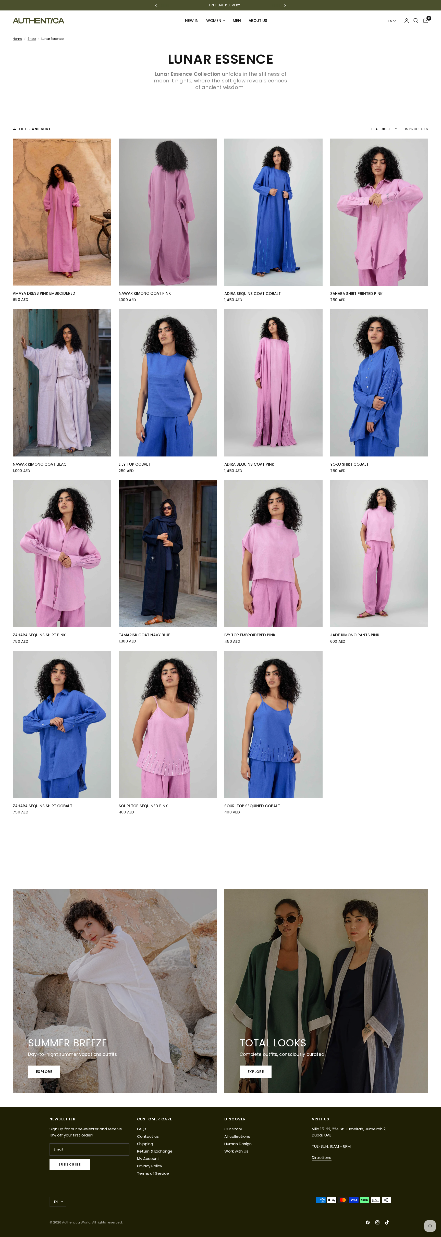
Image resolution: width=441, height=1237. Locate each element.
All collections (237, 1136)
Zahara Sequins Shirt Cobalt (42, 806)
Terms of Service (153, 1173)
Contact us (148, 1136)
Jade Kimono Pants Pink (354, 635)
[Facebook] (367, 1222)
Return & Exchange (155, 1151)
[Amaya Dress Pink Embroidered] (62, 212)
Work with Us (236, 1151)
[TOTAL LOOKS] (326, 991)
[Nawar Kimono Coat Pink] (168, 212)
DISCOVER (235, 1119)
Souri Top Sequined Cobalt (252, 806)
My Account (148, 1158)
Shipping (145, 1143)
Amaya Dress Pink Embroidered (44, 293)
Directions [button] (322, 1157)
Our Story (233, 1129)
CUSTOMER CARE (154, 1119)
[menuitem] (191, 20)
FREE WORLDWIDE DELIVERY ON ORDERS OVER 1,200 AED (220, 5)
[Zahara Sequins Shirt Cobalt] (62, 724)
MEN (237, 20)
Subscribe (69, 1164)
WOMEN (213, 20)
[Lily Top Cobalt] (168, 382)
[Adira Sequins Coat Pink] (273, 382)
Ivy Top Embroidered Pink (249, 635)
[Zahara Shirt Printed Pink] (379, 212)
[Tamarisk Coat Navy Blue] (168, 553)
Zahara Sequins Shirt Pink (39, 635)
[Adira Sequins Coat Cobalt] (273, 212)
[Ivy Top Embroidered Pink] (273, 553)
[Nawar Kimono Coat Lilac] (62, 382)
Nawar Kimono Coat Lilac (40, 464)
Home (17, 38)
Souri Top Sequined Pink (143, 806)
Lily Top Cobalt (134, 464)
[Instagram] (377, 1222)
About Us (258, 20)
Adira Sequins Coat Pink (249, 464)
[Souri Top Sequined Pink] (168, 724)
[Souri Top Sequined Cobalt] (273, 724)
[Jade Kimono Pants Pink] (379, 553)
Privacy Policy (149, 1166)
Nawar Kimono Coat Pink (145, 293)
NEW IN (192, 20)
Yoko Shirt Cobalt (349, 464)
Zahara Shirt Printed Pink (356, 293)
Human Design (238, 1143)
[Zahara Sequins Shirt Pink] (62, 553)
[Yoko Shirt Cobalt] (379, 382)
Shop (32, 38)
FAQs (141, 1129)
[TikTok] (387, 1222)
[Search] (416, 20)
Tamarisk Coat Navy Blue (144, 635)
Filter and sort (35, 129)
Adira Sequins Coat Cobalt (252, 293)
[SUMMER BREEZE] (115, 991)
